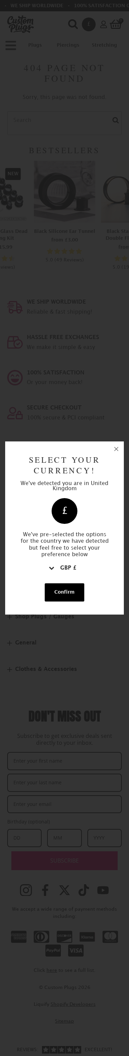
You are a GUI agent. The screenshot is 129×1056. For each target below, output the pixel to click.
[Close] (116, 449)
